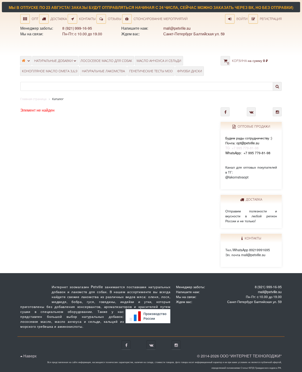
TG (248, 143)
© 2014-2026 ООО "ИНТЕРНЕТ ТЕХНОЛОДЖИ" (239, 356)
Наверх (29, 356)
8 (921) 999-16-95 (77, 28)
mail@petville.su (177, 28)
